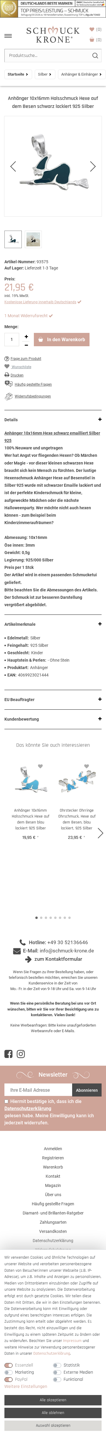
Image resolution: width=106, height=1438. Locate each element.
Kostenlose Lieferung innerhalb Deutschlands (40, 302)
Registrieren (53, 1157)
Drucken (17, 375)
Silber (42, 74)
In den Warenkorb (65, 339)
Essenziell (24, 1365)
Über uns (53, 1194)
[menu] (8, 36)
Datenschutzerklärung (53, 1240)
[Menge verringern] (26, 345)
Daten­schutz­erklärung (51, 1353)
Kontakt (53, 1176)
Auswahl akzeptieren (53, 1425)
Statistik (72, 1365)
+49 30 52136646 (67, 942)
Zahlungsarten (53, 1222)
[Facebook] (8, 1054)
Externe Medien (78, 1372)
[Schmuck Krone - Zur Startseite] (53, 34)
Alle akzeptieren (53, 1400)
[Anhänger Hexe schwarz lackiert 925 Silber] (53, 166)
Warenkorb (99, 40)
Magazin (53, 1185)
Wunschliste (99, 29)
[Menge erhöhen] (26, 337)
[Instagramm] (21, 1054)
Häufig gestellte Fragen (53, 1203)
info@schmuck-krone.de (67, 951)
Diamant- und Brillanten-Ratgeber (53, 1213)
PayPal (21, 1379)
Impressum (72, 1340)
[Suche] (95, 55)
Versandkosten (53, 1231)
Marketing (24, 1372)
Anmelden (53, 1148)
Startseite (16, 74)
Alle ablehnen (53, 1412)
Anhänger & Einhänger (79, 74)
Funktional (73, 1379)
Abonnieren (87, 1090)
